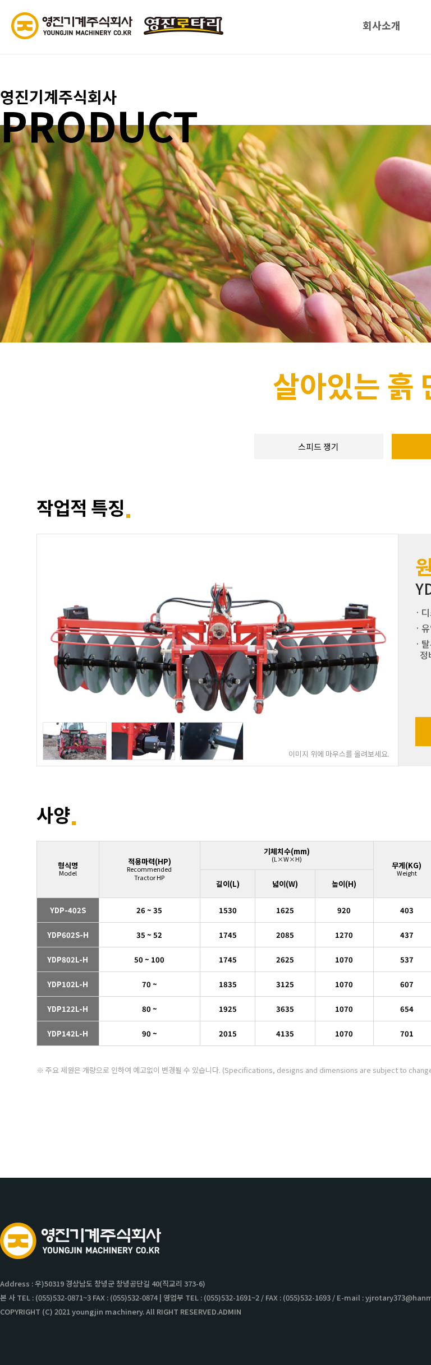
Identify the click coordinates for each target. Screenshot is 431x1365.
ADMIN (229, 1311)
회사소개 (382, 25)
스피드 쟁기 (318, 446)
